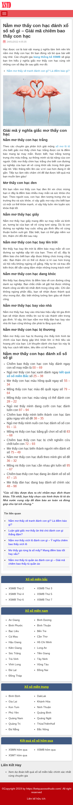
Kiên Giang (15, 647)
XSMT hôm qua (18, 755)
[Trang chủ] (36, 5)
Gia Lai (13, 701)
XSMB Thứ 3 (44, 588)
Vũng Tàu (43, 664)
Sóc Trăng (15, 653)
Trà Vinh (14, 658)
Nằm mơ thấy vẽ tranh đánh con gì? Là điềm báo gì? (38, 70)
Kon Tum (14, 707)
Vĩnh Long (15, 664)
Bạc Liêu (14, 631)
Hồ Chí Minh (44, 642)
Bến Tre (41, 631)
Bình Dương (44, 619)
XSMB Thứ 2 (16, 588)
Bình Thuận (44, 625)
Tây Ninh (42, 658)
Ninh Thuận (44, 707)
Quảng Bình (44, 712)
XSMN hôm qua (18, 749)
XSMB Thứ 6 (16, 599)
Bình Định (14, 696)
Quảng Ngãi (44, 718)
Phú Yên (14, 712)
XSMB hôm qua (46, 749)
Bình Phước (16, 625)
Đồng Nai (42, 670)
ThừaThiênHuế (46, 723)
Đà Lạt (12, 670)
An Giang (14, 619)
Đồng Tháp (15, 675)
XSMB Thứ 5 (44, 593)
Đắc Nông (43, 729)
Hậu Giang (15, 642)
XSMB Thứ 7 (44, 599)
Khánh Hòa (43, 701)
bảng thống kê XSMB (47, 56)
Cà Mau (13, 636)
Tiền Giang (43, 653)
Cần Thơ (42, 636)
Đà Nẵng (14, 729)
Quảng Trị (14, 723)
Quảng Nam (16, 718)
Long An (42, 647)
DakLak (41, 696)
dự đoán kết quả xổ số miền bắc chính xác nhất (43, 771)
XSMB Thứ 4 (16, 593)
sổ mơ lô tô (63, 146)
